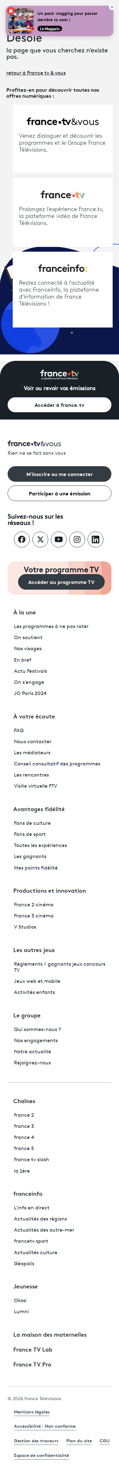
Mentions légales (32, 1411)
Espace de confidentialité (41, 1455)
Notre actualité (32, 1052)
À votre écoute (34, 716)
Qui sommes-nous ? (37, 1029)
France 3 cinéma (34, 916)
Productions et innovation (49, 890)
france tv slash (31, 1159)
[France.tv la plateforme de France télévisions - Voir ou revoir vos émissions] (60, 374)
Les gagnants (30, 856)
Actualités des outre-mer (44, 1230)
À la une (24, 612)
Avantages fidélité (39, 808)
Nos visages (28, 649)
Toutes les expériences (40, 845)
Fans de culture (32, 823)
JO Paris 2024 (30, 693)
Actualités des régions (40, 1219)
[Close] (112, 7)
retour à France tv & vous (36, 73)
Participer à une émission (59, 493)
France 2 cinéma (34, 905)
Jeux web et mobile (37, 981)
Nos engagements (36, 1040)
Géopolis (24, 1264)
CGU (105, 1440)
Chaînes (24, 1100)
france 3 (24, 1126)
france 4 (24, 1137)
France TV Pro (32, 1364)
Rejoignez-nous (32, 1063)
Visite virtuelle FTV (35, 786)
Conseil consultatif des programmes (57, 764)
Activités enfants (34, 992)
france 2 (24, 1115)
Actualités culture (35, 1252)
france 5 (24, 1148)
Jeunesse (25, 1286)
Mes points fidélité (36, 868)
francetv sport (31, 1241)
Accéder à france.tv (59, 404)
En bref (22, 660)
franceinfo (28, 1193)
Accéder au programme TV (61, 581)
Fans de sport (30, 834)
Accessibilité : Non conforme (45, 1426)
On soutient (28, 637)
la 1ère (22, 1171)
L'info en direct (32, 1208)
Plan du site (79, 1440)
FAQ (19, 730)
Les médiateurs (32, 753)
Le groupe (27, 1015)
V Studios (25, 927)
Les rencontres (31, 775)
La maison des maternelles (50, 1334)
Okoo (20, 1300)
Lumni (21, 1311)
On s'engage (29, 682)
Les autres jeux (34, 949)
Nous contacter (32, 742)
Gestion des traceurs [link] (36, 1440)
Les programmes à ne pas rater (51, 626)
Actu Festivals (30, 671)
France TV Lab (32, 1349)
